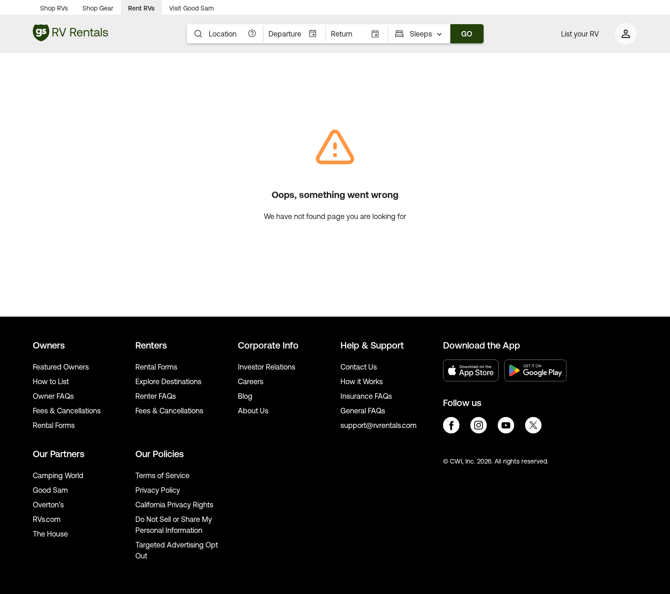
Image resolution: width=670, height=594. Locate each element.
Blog (245, 396)
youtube (506, 425)
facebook (451, 425)
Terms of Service (162, 475)
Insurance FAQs (366, 396)
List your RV (580, 34)
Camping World (58, 475)
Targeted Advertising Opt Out (176, 550)
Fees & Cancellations (67, 410)
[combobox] (427, 33)
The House (50, 534)
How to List (51, 381)
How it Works (361, 381)
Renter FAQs (155, 396)
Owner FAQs (53, 396)
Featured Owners (61, 367)
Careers (250, 381)
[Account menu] (626, 34)
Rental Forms (54, 425)
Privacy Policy (157, 490)
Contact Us (358, 367)
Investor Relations (266, 367)
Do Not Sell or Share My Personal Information (173, 524)
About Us (253, 410)
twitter (533, 425)
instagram (478, 425)
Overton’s (48, 504)
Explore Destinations (168, 381)
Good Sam (50, 490)
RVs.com (47, 519)
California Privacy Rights (174, 504)
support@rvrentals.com (378, 425)
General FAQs (362, 410)
